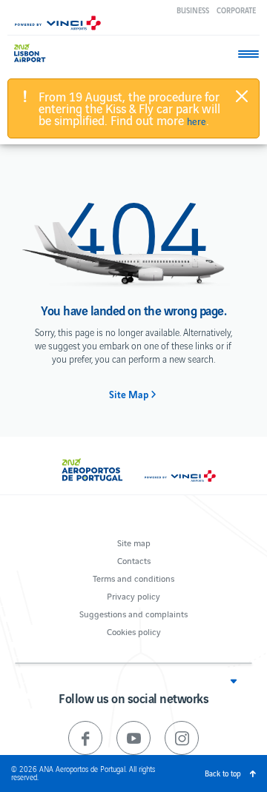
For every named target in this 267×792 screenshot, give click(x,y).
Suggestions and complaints (133, 613)
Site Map (128, 394)
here (196, 121)
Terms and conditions (133, 577)
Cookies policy (134, 631)
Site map (134, 542)
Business (193, 10)
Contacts (134, 560)
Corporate (236, 10)
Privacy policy (133, 595)
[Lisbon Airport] (36, 53)
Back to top (223, 773)
